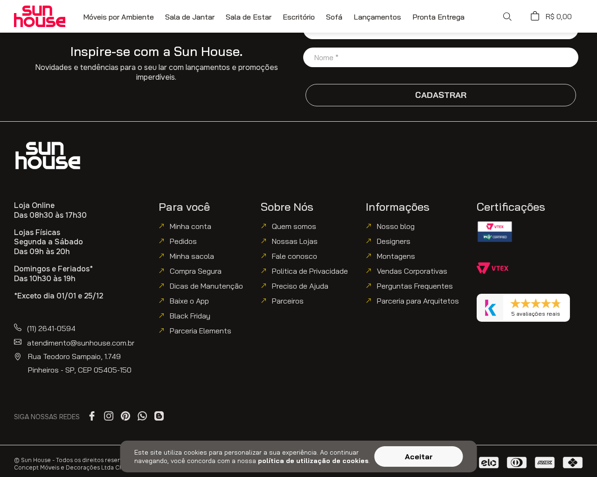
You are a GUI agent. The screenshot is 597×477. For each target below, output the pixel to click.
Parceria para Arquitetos (418, 300)
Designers (393, 241)
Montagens (396, 256)
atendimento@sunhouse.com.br (80, 342)
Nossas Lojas (295, 241)
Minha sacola (192, 256)
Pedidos (183, 241)
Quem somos (294, 226)
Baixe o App (189, 300)
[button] (507, 16)
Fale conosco (294, 256)
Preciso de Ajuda (300, 285)
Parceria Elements (200, 330)
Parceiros (288, 300)
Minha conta (190, 226)
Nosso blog (396, 226)
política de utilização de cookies (313, 460)
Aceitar (419, 456)
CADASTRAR (440, 95)
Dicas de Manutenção (206, 285)
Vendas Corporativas (412, 271)
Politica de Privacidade (310, 271)
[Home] (48, 155)
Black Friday (190, 315)
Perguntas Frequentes (415, 285)
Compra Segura (196, 271)
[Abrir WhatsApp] (573, 452)
